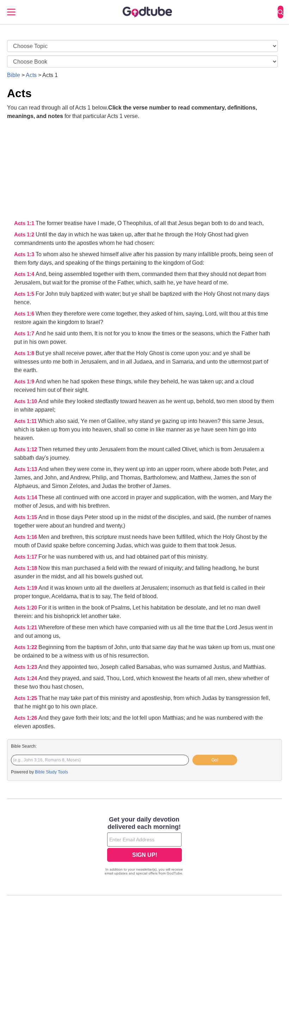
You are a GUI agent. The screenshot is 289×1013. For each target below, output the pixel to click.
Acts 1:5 (25, 294)
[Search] (280, 12)
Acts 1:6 (25, 314)
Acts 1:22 (26, 647)
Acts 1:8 (25, 353)
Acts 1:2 (25, 234)
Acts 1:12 (26, 449)
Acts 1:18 (26, 568)
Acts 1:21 (26, 627)
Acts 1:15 (26, 517)
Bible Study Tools (51, 772)
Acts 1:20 (26, 608)
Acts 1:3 (25, 254)
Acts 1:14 (26, 497)
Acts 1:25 (26, 698)
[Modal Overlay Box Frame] (144, 846)
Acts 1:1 (25, 223)
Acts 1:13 (26, 469)
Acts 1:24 (26, 678)
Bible (13, 75)
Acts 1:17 (26, 557)
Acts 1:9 (25, 381)
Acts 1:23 (26, 667)
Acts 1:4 (25, 274)
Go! (214, 760)
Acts (31, 75)
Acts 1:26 (26, 718)
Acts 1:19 (26, 588)
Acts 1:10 (26, 401)
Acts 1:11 (26, 421)
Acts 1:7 (25, 333)
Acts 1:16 (26, 537)
